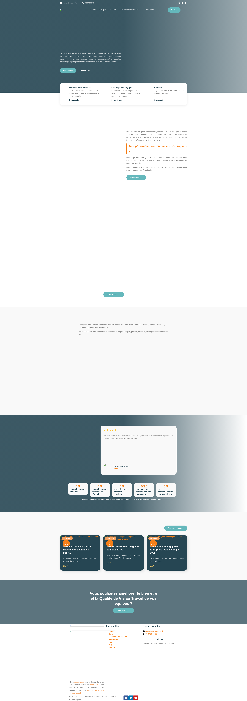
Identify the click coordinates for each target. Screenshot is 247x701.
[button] (184, 10)
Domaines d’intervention (130, 10)
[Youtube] (185, 3)
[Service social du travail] (65, 88)
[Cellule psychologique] (107, 88)
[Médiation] (149, 88)
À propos (102, 10)
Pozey (113, 697)
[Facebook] (179, 3)
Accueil (93, 10)
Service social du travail (80, 87)
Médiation (158, 87)
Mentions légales (75, 700)
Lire (64, 566)
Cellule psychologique (121, 87)
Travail (67, 538)
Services (113, 10)
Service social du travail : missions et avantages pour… (77, 549)
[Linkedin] (182, 3)
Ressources (149, 10)
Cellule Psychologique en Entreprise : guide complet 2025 (165, 549)
